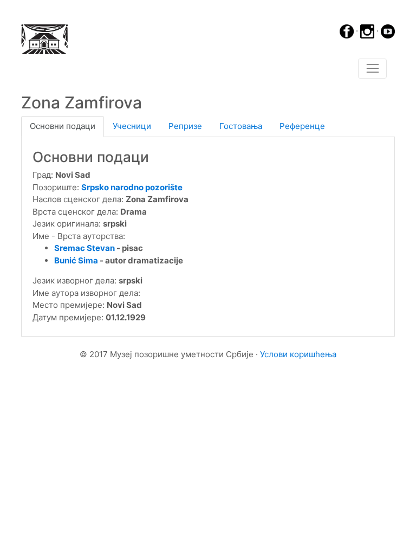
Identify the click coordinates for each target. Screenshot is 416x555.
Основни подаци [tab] (62, 126)
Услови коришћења (298, 354)
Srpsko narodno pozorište (132, 187)
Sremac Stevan (84, 248)
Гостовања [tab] (240, 126)
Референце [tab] (302, 126)
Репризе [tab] (185, 126)
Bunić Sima (76, 260)
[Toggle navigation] (372, 69)
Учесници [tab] (132, 126)
